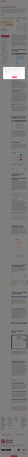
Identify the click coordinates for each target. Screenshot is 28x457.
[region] (14, 73)
